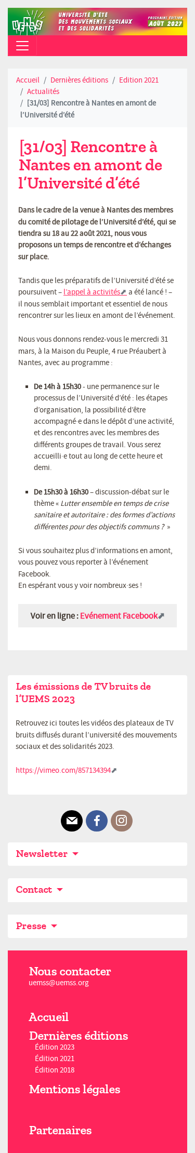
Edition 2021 (139, 80)
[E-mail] (72, 821)
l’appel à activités (91, 292)
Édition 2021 (54, 1059)
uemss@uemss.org (59, 983)
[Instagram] (122, 821)
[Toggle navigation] (22, 45)
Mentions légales (74, 1089)
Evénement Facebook (119, 615)
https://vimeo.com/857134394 (63, 770)
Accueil (28, 80)
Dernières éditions (79, 80)
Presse (32, 926)
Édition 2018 (54, 1071)
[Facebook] (97, 821)
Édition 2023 (54, 1047)
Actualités (43, 92)
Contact (35, 889)
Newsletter (43, 854)
